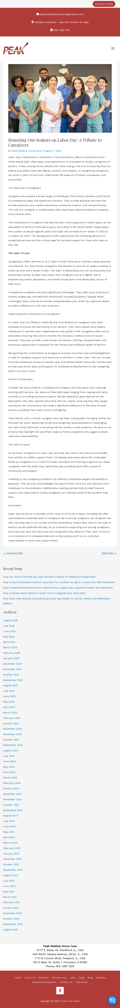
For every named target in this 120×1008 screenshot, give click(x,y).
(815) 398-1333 (61, 30)
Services (43, 977)
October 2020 (11, 918)
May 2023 (8, 832)
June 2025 (9, 696)
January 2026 (11, 658)
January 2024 (11, 788)
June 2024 (9, 761)
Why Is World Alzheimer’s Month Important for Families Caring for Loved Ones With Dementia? (59, 582)
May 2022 (8, 891)
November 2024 (12, 734)
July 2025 (9, 690)
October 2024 (11, 739)
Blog (90, 977)
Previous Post (13, 553)
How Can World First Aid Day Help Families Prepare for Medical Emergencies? (49, 576)
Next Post (109, 553)
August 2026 (10, 620)
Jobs (72, 977)
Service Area (59, 977)
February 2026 (11, 653)
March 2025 (10, 712)
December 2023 (12, 794)
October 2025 (11, 674)
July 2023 (9, 821)
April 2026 (9, 642)
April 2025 (9, 707)
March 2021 (10, 897)
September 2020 (13, 924)
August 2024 (10, 750)
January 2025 (11, 723)
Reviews (101, 977)
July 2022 (9, 880)
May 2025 (8, 701)
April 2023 (9, 837)
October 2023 (11, 804)
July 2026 (9, 625)
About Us (30, 977)
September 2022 (13, 869)
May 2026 (8, 636)
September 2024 (13, 745)
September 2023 (13, 810)
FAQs (82, 977)
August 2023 (10, 815)
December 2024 (12, 728)
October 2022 (11, 864)
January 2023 (11, 853)
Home (17, 977)
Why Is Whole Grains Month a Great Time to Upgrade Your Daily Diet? (44, 593)
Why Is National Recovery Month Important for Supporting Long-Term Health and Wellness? (58, 587)
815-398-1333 (65, 966)
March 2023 (10, 842)
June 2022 (9, 886)
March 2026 (10, 647)
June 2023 (9, 826)
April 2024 (9, 772)
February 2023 (11, 848)
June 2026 (9, 631)
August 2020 (10, 929)
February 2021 (11, 902)
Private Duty (70, 1001)
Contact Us (66, 982)
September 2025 (13, 680)
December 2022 (12, 859)
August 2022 (10, 875)
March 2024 (10, 777)
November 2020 (12, 913)
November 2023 (12, 799)
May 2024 (9, 767)
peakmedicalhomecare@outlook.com (62, 14)
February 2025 (11, 718)
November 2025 (12, 669)
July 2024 (9, 756)
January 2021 (11, 907)
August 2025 (10, 685)
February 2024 (11, 783)
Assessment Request (44, 982)
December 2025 (12, 663)
